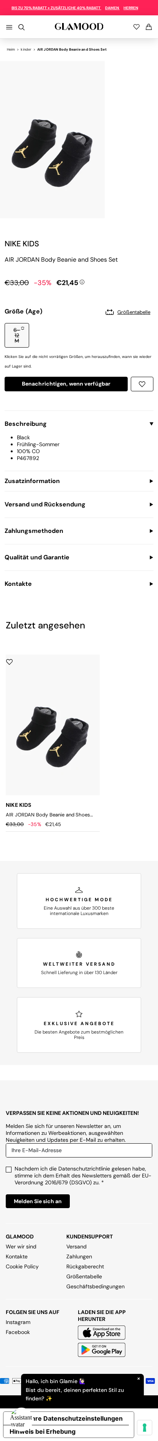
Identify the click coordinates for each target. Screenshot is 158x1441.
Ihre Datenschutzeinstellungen (76, 1418)
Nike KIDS (22, 244)
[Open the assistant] (21, 1419)
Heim (11, 49)
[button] (17, 335)
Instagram (18, 1322)
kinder (26, 49)
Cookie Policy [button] (22, 1266)
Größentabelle (84, 1276)
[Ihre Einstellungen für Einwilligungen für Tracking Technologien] (144, 1427)
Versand (76, 1246)
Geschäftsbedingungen (95, 1286)
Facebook (18, 1332)
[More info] (82, 281)
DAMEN (112, 7)
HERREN (130, 7)
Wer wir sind (21, 1246)
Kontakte (17, 1256)
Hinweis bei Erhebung (43, 1431)
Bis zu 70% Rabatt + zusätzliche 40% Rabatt (56, 7)
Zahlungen (79, 1256)
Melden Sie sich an (38, 1201)
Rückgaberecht (85, 1266)
